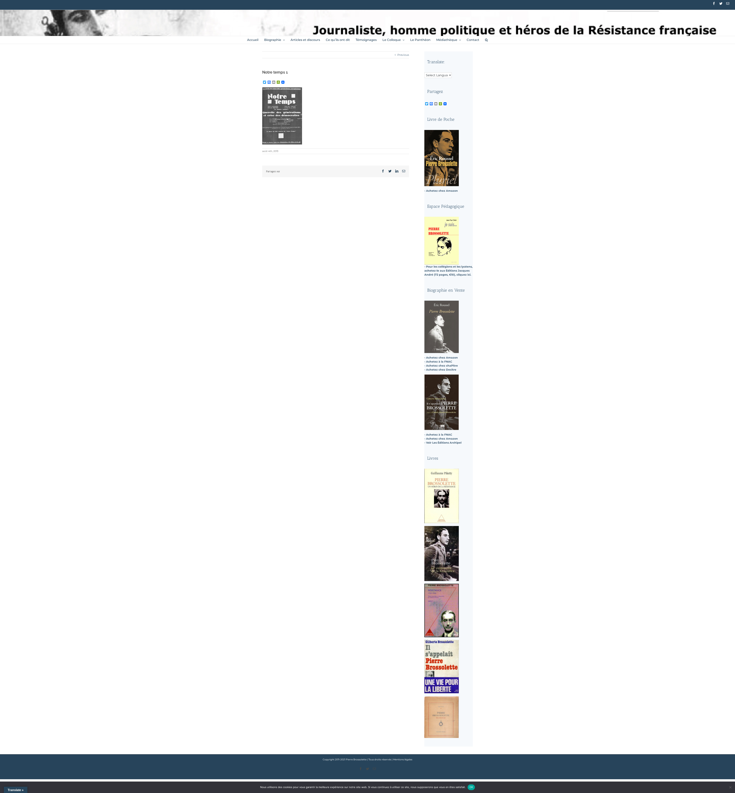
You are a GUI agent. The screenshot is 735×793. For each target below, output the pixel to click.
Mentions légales (402, 759)
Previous (403, 55)
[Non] (730, 787)
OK (471, 787)
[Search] (486, 40)
